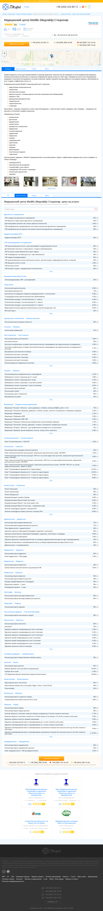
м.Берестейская (43, 828)
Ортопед (17, 592)
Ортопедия (8, 592)
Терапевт (16, 371)
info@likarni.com (52, 902)
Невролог (19, 572)
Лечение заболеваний (53, 876)
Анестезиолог (23, 335)
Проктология (9, 620)
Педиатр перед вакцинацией (26, 404)
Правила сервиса (37, 876)
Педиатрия (8, 603)
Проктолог (20, 620)
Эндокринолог (24, 741)
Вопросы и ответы (71, 879)
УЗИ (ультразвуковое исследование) (17, 242)
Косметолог (21, 485)
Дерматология (9, 519)
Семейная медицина (12, 654)
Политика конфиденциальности (13, 881)
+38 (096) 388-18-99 (63, 42)
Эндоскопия (8, 285)
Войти (51, 879)
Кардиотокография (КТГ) (13, 234)
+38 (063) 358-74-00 (87, 45)
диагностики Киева (66, 14)
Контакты (19, 879)
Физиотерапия (9, 679)
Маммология (9, 561)
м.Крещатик (72, 800)
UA (89, 6)
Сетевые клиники (8, 879)
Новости (65, 876)
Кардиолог (20, 550)
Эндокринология (10, 741)
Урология (7, 662)
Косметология (9, 485)
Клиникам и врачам (22, 876)
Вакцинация (8, 404)
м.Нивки (26, 828)
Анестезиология (10, 335)
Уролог (15, 662)
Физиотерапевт (22, 679)
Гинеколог (19, 446)
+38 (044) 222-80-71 (67, 6)
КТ (8, 876)
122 (29, 804)
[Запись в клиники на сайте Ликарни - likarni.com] (11, 7)
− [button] (4, 56)
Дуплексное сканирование (14, 214)
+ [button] (4, 53)
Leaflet (99, 65)
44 (60, 804)
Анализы (7, 327)
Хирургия (7, 704)
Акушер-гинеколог (33, 318)
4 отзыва (22, 24)
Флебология (8, 693)
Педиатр (17, 603)
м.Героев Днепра (13, 36)
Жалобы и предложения (33, 879)
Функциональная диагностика (15, 276)
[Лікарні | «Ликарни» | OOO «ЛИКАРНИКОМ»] (51, 850)
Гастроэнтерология (11, 438)
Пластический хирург (32, 612)
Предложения (92, 876)
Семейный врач (28, 654)
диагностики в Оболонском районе (81, 14)
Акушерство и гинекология (14, 318)
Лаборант (16, 327)
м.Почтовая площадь (62, 800)
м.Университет (31, 800)
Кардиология (9, 550)
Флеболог (18, 693)
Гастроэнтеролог (27, 438)
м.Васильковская (67, 828)
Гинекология (8, 446)
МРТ (3, 876)
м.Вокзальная (43, 800)
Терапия (7, 371)
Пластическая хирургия (13, 612)
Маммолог (20, 561)
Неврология (8, 572)
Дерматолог (21, 519)
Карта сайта (81, 876)
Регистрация (59, 879)
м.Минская (25, 36)
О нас (45, 879)
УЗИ (12, 876)
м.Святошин (33, 828)
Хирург (16, 704)
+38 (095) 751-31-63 (87, 42)
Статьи (73, 876)
